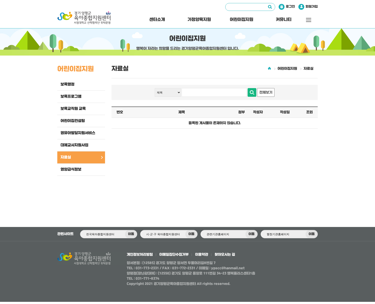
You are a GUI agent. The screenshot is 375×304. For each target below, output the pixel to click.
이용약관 (201, 254)
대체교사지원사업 (74, 145)
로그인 (290, 6)
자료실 (66, 157)
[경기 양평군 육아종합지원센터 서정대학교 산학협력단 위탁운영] (93, 20)
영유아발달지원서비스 (78, 133)
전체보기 (265, 92)
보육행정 (67, 84)
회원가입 (312, 6)
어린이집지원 (241, 20)
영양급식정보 (71, 169)
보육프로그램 (71, 96)
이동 (131, 234)
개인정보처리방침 (140, 254)
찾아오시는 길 (225, 254)
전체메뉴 (308, 20)
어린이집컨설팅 (73, 120)
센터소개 (157, 20)
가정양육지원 (199, 20)
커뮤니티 (283, 20)
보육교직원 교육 (73, 108)
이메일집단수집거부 (174, 254)
